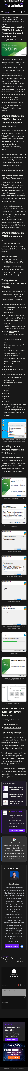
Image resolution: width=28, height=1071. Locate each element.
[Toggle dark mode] (25, 12)
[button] (14, 12)
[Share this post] (21, 12)
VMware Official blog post (12, 727)
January (15, 17)
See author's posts (12, 946)
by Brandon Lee (19, 40)
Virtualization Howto (18, 1068)
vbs (19, 958)
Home (4, 17)
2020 (9, 17)
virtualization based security (10, 960)
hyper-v (8, 958)
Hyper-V (12, 217)
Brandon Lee (14, 884)
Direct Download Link (11, 725)
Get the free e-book (17, 830)
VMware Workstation (8, 136)
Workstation (5, 956)
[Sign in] (17, 12)
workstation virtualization (17, 962)
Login (24, 985)
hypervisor (14, 958)
